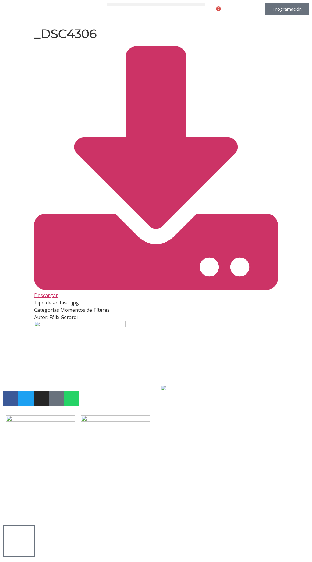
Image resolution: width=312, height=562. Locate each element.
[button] (156, 4)
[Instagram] (41, 398)
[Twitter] (26, 398)
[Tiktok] (56, 398)
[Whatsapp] (71, 398)
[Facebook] (10, 398)
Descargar (46, 295)
